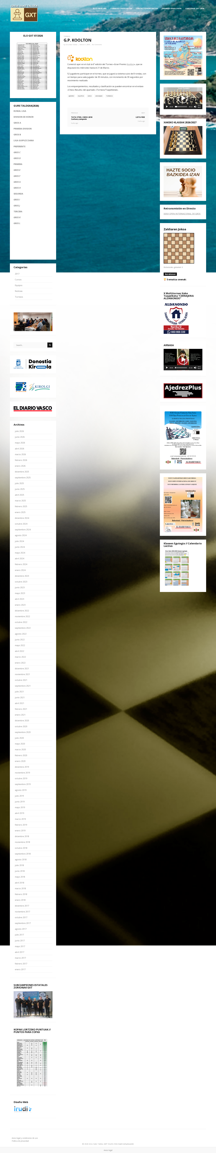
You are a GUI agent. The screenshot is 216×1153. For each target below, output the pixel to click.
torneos (109, 96)
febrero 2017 (21, 963)
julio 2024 (19, 541)
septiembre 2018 (23, 853)
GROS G (17, 182)
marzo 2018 (20, 888)
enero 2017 (20, 969)
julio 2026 (19, 431)
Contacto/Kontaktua (147, 8)
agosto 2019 (20, 790)
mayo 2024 (20, 552)
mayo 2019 (20, 807)
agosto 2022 (20, 633)
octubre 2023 (21, 581)
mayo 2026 (20, 442)
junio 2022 (20, 639)
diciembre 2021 (22, 668)
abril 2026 (19, 448)
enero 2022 (20, 662)
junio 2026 (20, 437)
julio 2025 (19, 483)
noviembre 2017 (22, 911)
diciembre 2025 (22, 471)
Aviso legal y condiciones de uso (25, 1138)
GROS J (17, 205)
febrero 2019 (21, 824)
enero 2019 (20, 830)
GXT (106, 1144)
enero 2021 (20, 714)
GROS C (17, 152)
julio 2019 (19, 795)
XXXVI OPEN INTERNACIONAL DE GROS (182, 213)
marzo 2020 (20, 749)
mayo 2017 (20, 946)
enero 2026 (20, 466)
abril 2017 (19, 952)
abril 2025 (19, 494)
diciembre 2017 (22, 905)
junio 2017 (20, 940)
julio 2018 (19, 865)
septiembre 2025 (23, 477)
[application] (183, 98)
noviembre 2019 (22, 772)
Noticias (18, 291)
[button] (183, 98)
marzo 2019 (20, 819)
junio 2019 (20, 801)
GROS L (17, 223)
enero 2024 (20, 570)
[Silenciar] (195, 106)
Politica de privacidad (20, 1141)
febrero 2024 (21, 564)
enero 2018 (20, 900)
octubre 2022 (21, 622)
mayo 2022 (20, 645)
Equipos (18, 285)
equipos (81, 96)
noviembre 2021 (22, 674)
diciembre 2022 (22, 610)
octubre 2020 (21, 726)
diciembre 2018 (22, 836)
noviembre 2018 (22, 842)
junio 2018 (20, 871)
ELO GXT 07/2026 (33, 35)
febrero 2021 (21, 709)
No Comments (97, 44)
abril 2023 (19, 599)
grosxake (98, 96)
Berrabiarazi (170, 274)
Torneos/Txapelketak (121, 8)
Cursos (18, 279)
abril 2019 (19, 813)
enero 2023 (20, 605)
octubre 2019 (21, 778)
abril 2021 (19, 703)
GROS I (17, 199)
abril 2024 (19, 558)
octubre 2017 (21, 917)
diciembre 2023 (22, 576)
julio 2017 (19, 934)
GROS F (17, 176)
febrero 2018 (21, 894)
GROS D (17, 158)
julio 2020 (19, 738)
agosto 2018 (20, 859)
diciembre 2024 (22, 518)
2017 (17, 273)
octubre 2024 (21, 523)
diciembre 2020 (22, 720)
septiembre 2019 (23, 784)
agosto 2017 (20, 929)
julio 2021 (19, 691)
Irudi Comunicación (126, 1144)
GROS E (17, 170)
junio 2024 (20, 547)
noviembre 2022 (22, 616)
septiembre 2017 (23, 923)
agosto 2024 (20, 535)
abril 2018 (19, 882)
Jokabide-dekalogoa (172, 8)
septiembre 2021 (23, 685)
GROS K (17, 217)
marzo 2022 (20, 657)
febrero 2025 (21, 506)
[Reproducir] (167, 106)
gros (90, 96)
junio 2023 (20, 587)
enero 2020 (20, 761)
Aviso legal (108, 1150)
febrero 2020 (21, 755)
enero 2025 (20, 512)
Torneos (19, 296)
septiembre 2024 (23, 529)
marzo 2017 (20, 958)
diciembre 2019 (22, 767)
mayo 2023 (20, 593)
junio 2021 (20, 697)
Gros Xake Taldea (71, 44)
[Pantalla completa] (199, 106)
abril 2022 (19, 651)
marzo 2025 (20, 500)
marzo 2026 (20, 454)
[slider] (181, 106)
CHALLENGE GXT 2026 (194, 8)
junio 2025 (20, 489)
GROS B (17, 134)
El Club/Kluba (99, 8)
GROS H (17, 187)
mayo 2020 (20, 743)
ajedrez (71, 96)
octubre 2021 (21, 680)
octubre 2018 (21, 848)
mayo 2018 (20, 876)
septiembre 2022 (23, 628)
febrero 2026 (21, 460)
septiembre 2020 (23, 732)
